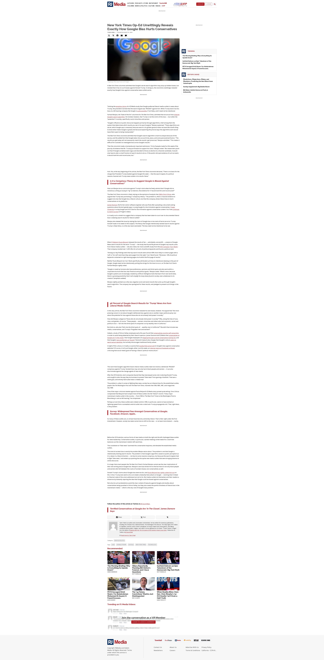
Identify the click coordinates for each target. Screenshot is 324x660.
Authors (130, 3)
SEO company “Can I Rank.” (169, 247)
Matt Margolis (136, 574)
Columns (130, 6)
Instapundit (153, 3)
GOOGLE (130, 544)
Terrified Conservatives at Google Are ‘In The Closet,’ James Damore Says (142, 509)
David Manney (111, 600)
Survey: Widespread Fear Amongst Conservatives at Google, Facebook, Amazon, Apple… (139, 412)
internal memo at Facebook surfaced (162, 348)
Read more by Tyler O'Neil (128, 535)
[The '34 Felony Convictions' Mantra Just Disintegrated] (143, 584)
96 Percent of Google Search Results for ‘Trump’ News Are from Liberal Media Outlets (140, 304)
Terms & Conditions (193, 650)
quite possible (142, 111)
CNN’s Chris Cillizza (165, 194)
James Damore (112, 205)
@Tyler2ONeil (145, 504)
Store (145, 3)
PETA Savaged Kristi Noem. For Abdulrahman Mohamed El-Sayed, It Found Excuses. (117, 595)
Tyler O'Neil (111, 32)
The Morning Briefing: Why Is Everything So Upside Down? (118, 568)
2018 (113, 544)
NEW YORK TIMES (141, 544)
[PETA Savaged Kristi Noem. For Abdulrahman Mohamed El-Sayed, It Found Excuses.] (118, 584)
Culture (151, 6)
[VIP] (163, 6)
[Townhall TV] (163, 3)
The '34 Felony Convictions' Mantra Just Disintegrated (142, 594)
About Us (173, 647)
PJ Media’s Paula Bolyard (119, 242)
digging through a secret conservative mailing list (159, 338)
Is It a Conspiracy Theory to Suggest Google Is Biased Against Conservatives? (139, 182)
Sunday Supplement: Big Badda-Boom (196, 87)
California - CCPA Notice (209, 650)
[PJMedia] (116, 4)
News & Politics (141, 6)
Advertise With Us (192, 647)
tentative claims (121, 106)
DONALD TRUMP (121, 544)
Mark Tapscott (161, 600)
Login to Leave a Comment (143, 622)
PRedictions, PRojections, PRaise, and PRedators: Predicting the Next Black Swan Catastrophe (198, 81)
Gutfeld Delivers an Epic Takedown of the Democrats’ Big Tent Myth (168, 568)
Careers (172, 650)
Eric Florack (136, 598)
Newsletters (158, 650)
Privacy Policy (206, 647)
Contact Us (158, 647)
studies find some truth (147, 346)
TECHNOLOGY (152, 544)
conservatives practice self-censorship (166, 333)
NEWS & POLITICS (119, 540)
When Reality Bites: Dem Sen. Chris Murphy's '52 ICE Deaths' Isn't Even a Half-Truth (167, 595)
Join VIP (200, 4)
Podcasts (139, 3)
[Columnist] (114, 526)
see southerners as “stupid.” (126, 340)
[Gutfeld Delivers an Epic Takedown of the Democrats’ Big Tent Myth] (168, 557)
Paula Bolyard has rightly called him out (161, 473)
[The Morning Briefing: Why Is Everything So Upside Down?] (118, 557)
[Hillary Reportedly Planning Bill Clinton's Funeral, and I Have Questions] (143, 557)
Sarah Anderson (112, 572)
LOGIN (208, 4)
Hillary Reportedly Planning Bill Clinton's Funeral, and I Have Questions (141, 569)
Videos (157, 6)
